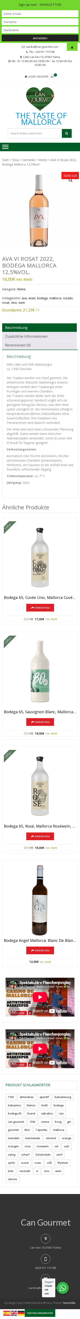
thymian (63, 1163)
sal (56, 1146)
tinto (11, 1171)
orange (66, 1138)
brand (31, 1113)
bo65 (44, 1105)
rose (28, 1146)
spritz (11, 1163)
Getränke (29, 160)
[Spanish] (6, 1312)
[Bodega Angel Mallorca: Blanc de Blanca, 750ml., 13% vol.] (40, 900)
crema (45, 1122)
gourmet (13, 1130)
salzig (11, 1154)
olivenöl (51, 1138)
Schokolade (43, 1154)
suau (38, 1163)
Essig (58, 1122)
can (61, 1113)
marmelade (32, 1138)
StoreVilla (69, 1303)
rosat (5, 303)
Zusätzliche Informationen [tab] (26, 336)
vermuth (24, 1171)
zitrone (12, 1179)
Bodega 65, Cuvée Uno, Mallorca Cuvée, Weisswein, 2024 (40, 597)
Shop (15, 160)
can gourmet (16, 1122)
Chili (32, 1122)
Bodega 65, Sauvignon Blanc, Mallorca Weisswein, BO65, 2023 (40, 712)
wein (22, 303)
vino (14, 303)
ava (24, 298)
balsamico (14, 1105)
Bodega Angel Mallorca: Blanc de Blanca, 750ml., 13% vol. (40, 940)
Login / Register (38, 76)
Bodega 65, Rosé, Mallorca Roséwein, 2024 (40, 826)
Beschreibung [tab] (16, 327)
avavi (31, 298)
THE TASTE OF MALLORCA (41, 118)
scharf (25, 1154)
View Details (42, 607)
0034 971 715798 (45, 1268)
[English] (14, 1312)
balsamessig (63, 1097)
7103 (11, 1097)
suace (25, 1163)
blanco (31, 1105)
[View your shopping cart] (52, 77)
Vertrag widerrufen (40, 1313)
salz (66, 1146)
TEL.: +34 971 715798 (41, 52)
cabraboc (47, 1113)
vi (37, 1171)
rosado (68, 298)
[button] (70, 180)
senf (59, 1154)
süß (49, 1163)
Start (5, 160)
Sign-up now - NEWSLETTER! (40, 4)
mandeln (13, 1138)
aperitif (44, 1097)
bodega (42, 298)
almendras (27, 1097)
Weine (43, 160)
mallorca (55, 298)
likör (27, 1130)
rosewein (42, 1146)
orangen (13, 1146)
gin (69, 1122)
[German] (21, 1312)
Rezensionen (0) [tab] (18, 345)
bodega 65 (15, 1113)
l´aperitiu (41, 1130)
